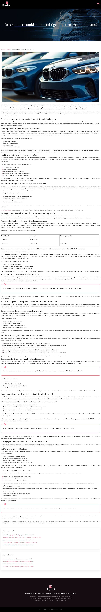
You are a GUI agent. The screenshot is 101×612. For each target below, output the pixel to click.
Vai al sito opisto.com (6, 210)
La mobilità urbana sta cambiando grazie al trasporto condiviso (18, 566)
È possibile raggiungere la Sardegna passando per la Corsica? (18, 535)
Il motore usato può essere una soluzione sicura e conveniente (18, 545)
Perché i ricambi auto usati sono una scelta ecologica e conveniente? (20, 542)
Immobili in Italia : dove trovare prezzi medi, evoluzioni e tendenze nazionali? (22, 537)
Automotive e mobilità (6, 49)
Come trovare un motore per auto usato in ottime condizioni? (18, 540)
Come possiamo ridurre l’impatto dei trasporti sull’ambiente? (18, 561)
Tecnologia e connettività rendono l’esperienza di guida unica (18, 564)
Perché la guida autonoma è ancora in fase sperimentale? (17, 559)
